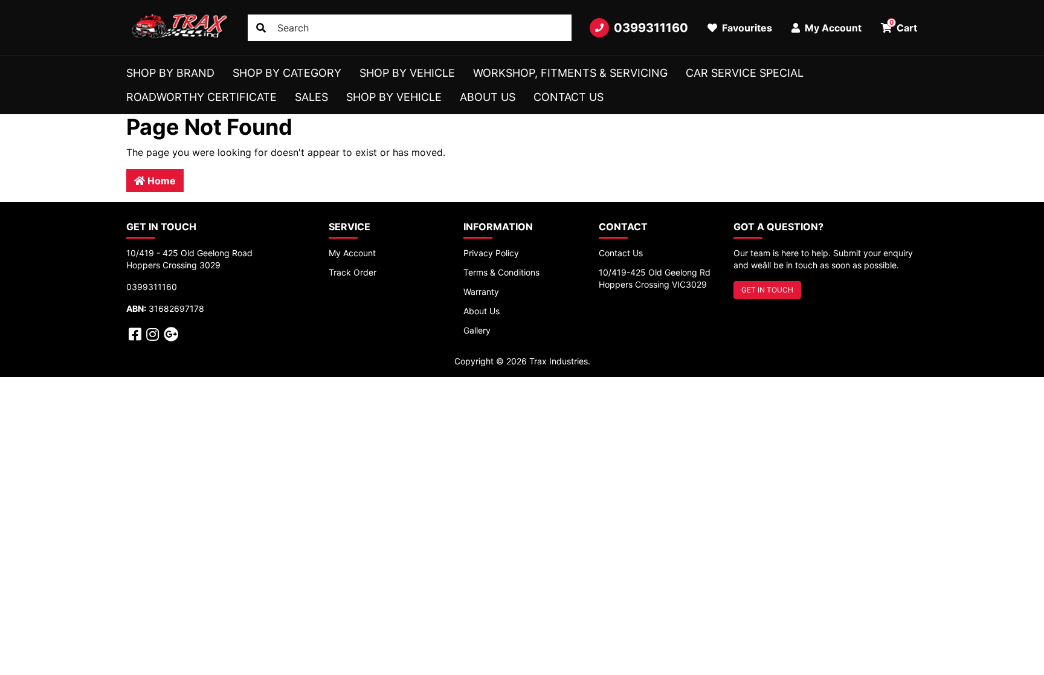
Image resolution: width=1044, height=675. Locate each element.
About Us (487, 97)
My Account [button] (832, 28)
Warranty (481, 291)
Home (160, 181)
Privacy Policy (491, 253)
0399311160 (651, 28)
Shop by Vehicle (407, 72)
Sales (311, 97)
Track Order (352, 272)
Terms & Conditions (501, 272)
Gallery (477, 330)
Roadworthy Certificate (201, 97)
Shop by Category (287, 72)
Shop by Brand (170, 72)
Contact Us (568, 97)
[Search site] (261, 28)
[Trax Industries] (178, 28)
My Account (352, 253)
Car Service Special (745, 72)
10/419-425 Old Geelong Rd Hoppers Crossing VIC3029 (654, 278)
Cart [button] (903, 26)
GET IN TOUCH (767, 289)
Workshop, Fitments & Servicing (570, 72)
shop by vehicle (394, 97)
